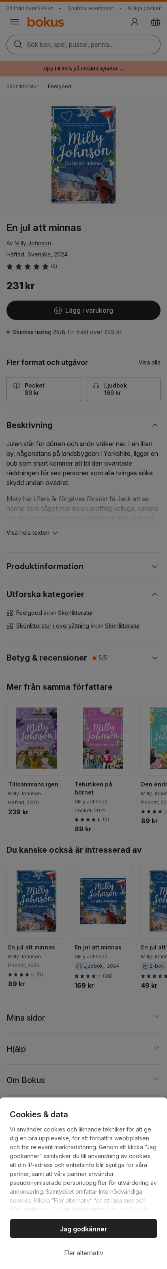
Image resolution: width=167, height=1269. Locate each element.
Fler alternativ (83, 1253)
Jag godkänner (83, 1229)
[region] (83, 1183)
